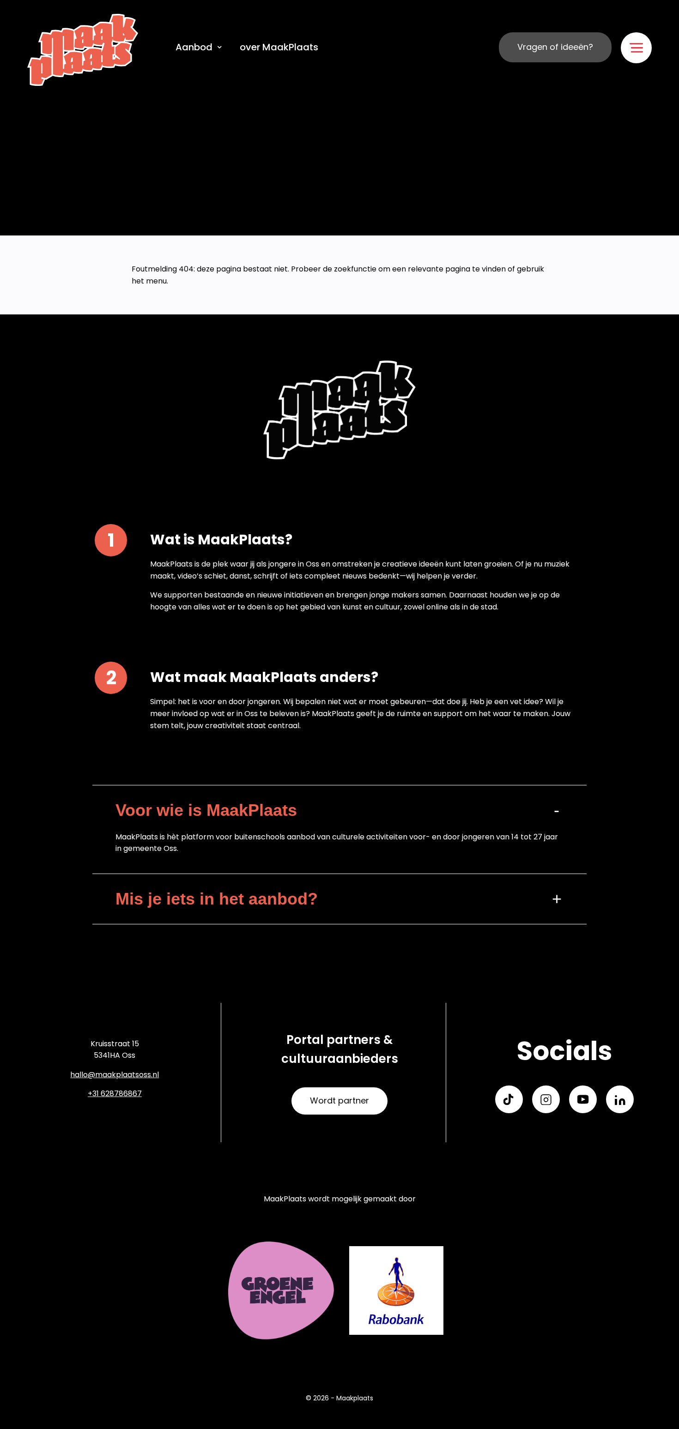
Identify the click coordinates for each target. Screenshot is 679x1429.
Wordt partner (339, 1100)
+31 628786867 (115, 1093)
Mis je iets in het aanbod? (216, 898)
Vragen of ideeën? (555, 47)
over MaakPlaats (279, 47)
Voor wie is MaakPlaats (206, 810)
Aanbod (194, 47)
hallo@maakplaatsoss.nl (114, 1074)
